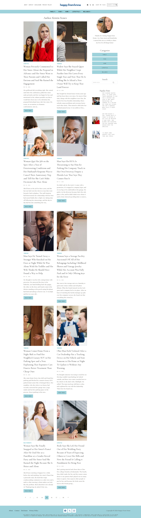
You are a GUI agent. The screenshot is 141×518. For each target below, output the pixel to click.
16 (51, 497)
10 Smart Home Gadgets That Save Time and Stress (108, 134)
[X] (90, 5)
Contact (31, 4)
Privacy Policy (47, 4)
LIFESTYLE (26, 63)
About (25, 4)
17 (56, 497)
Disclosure (38, 4)
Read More (29, 111)
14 (42, 497)
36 (63, 497)
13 (37, 497)
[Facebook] (87, 5)
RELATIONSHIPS (27, 442)
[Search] (113, 82)
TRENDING (59, 63)
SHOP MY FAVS (101, 5)
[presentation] (39, 41)
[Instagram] (93, 5)
